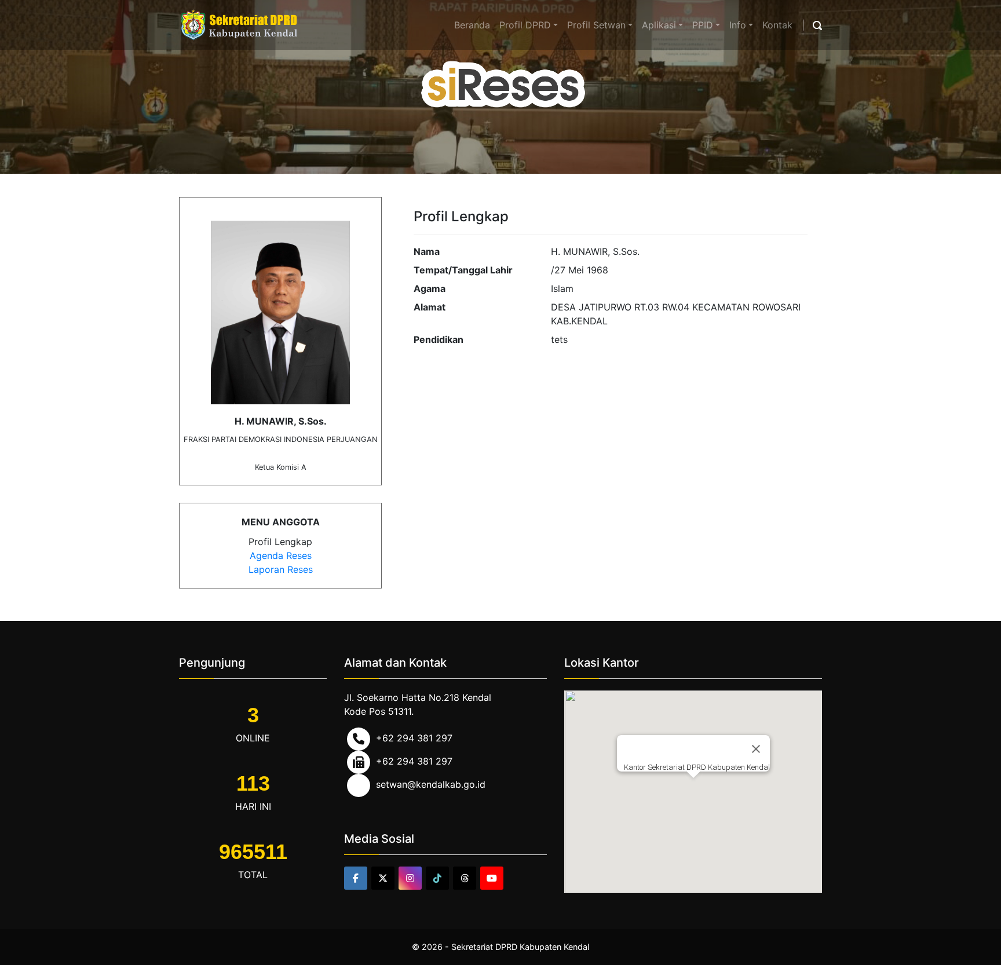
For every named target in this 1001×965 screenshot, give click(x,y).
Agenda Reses (281, 555)
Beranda (472, 25)
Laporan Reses (281, 569)
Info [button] (737, 25)
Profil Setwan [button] (596, 25)
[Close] (756, 749)
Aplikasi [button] (659, 25)
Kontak (777, 25)
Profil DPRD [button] (525, 25)
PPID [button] (702, 25)
